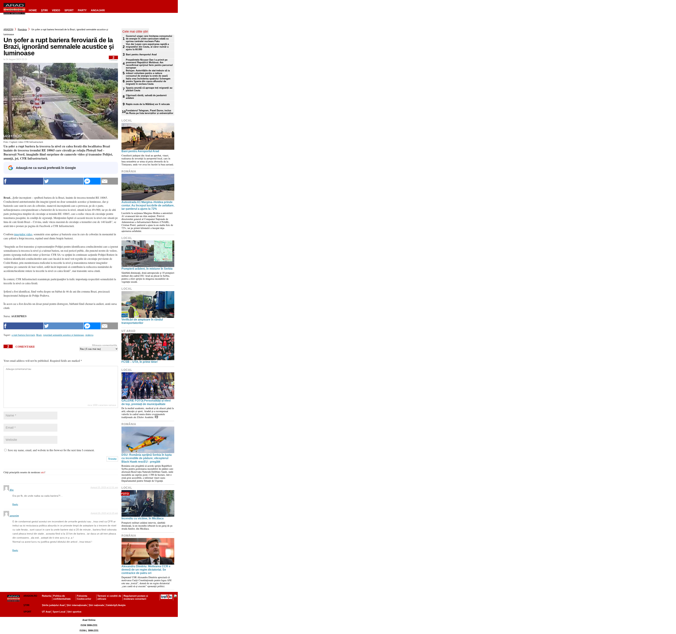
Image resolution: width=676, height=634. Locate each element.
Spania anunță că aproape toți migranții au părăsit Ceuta (149, 89)
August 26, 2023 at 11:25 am (104, 513)
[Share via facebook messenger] (92, 181)
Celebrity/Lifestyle (116, 605)
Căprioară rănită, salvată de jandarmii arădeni (146, 96)
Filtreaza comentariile (104, 345)
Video (56, 10)
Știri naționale (96, 605)
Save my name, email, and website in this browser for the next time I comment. (51, 450)
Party (82, 10)
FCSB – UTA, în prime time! (139, 361)
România (22, 29)
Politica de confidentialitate (62, 597)
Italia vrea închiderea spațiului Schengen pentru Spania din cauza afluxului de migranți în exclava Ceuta (148, 81)
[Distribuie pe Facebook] (23, 181)
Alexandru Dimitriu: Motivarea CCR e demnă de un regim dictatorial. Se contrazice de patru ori (145, 569)
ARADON (8, 29)
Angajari (98, 10)
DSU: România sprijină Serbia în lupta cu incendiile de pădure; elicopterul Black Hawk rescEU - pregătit (146, 458)
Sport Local (59, 611)
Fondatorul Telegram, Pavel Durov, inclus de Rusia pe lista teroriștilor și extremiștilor (149, 111)
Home (33, 10)
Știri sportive (74, 611)
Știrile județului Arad (53, 605)
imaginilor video (23, 234)
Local (126, 120)
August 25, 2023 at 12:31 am (104, 487)
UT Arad (128, 331)
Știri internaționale (77, 605)
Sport (69, 10)
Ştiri (44, 10)
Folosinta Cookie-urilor (84, 597)
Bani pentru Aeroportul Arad (141, 54)
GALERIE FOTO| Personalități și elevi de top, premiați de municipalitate (146, 402)
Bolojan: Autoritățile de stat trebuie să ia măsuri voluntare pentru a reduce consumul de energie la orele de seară (148, 73)
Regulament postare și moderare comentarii (136, 597)
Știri (26, 605)
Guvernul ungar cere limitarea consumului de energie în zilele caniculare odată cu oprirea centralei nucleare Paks (149, 39)
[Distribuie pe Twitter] (63, 181)
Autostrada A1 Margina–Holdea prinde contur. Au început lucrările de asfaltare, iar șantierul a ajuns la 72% (147, 205)
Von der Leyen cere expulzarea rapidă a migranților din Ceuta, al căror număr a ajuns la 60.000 (147, 47)
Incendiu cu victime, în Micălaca (142, 518)
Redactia (46, 596)
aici (43, 472)
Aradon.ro (30, 596)
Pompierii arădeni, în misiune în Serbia (147, 268)
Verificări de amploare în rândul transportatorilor (142, 321)
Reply (15, 504)
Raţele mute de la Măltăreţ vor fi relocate (148, 104)
